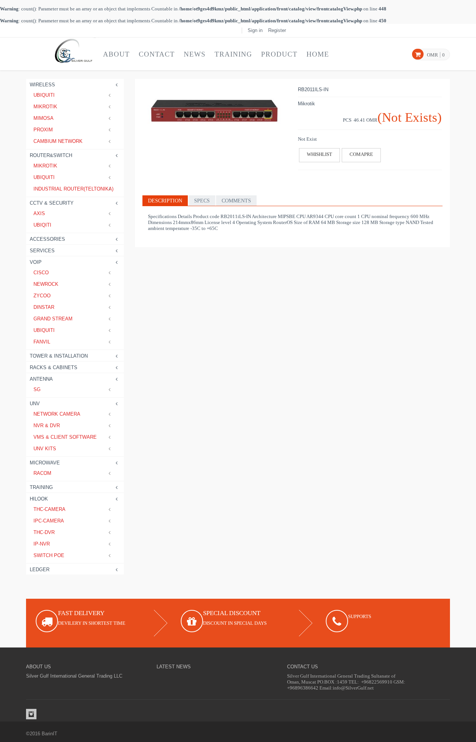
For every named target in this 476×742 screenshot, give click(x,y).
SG (37, 389)
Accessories (47, 239)
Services (42, 250)
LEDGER (39, 569)
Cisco (41, 272)
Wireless (42, 84)
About (116, 54)
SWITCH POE (48, 555)
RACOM (42, 473)
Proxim (43, 129)
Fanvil (41, 342)
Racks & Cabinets (53, 367)
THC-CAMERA (49, 509)
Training (233, 54)
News (195, 54)
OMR (432, 55)
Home (317, 54)
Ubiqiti (42, 225)
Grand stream (53, 319)
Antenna (41, 379)
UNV (35, 403)
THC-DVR (44, 532)
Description (165, 201)
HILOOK (39, 499)
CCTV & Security (52, 203)
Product (279, 54)
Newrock (45, 284)
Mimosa (43, 118)
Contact (157, 54)
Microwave (45, 463)
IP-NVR (41, 544)
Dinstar (43, 307)
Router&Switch (51, 155)
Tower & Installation (59, 356)
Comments (236, 201)
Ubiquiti (44, 95)
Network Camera (56, 414)
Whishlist (319, 154)
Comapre (361, 154)
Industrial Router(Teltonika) (73, 189)
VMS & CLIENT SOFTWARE (65, 437)
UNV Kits (44, 448)
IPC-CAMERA (48, 521)
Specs (202, 201)
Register (277, 30)
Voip (36, 262)
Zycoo (42, 295)
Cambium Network (58, 141)
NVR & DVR (46, 425)
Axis (39, 213)
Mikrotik (45, 106)
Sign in (255, 30)
